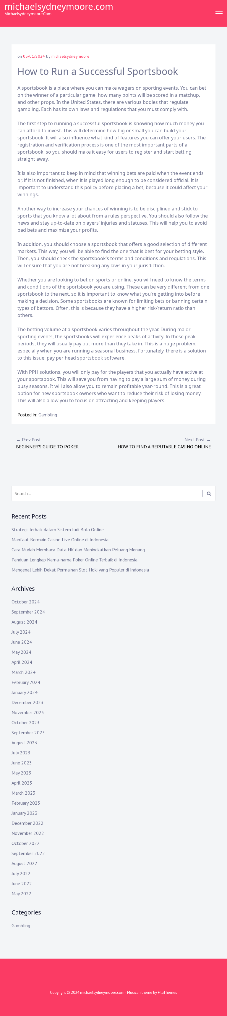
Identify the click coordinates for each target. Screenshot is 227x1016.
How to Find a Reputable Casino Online (164, 443)
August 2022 (24, 863)
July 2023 (21, 753)
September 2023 (28, 732)
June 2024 (22, 642)
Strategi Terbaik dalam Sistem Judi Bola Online (58, 529)
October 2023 (26, 722)
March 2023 (23, 793)
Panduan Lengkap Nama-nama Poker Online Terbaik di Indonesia (74, 560)
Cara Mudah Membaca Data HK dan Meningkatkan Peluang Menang (78, 550)
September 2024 (28, 612)
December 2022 (27, 823)
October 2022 (26, 843)
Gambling (47, 415)
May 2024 (21, 652)
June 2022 (22, 883)
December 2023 (27, 702)
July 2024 (21, 632)
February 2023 (26, 803)
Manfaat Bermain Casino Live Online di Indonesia (60, 539)
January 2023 (25, 813)
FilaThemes (167, 992)
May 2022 (21, 893)
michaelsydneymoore (70, 56)
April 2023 (22, 783)
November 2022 (28, 833)
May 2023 (21, 773)
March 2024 (23, 672)
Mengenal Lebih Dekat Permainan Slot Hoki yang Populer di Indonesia (80, 570)
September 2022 (28, 853)
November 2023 (28, 712)
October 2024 (26, 602)
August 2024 (24, 622)
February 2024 (26, 682)
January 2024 (25, 692)
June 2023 (22, 763)
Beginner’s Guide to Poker (47, 443)
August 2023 (24, 743)
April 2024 (22, 662)
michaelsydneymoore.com (58, 6)
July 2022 (21, 873)
